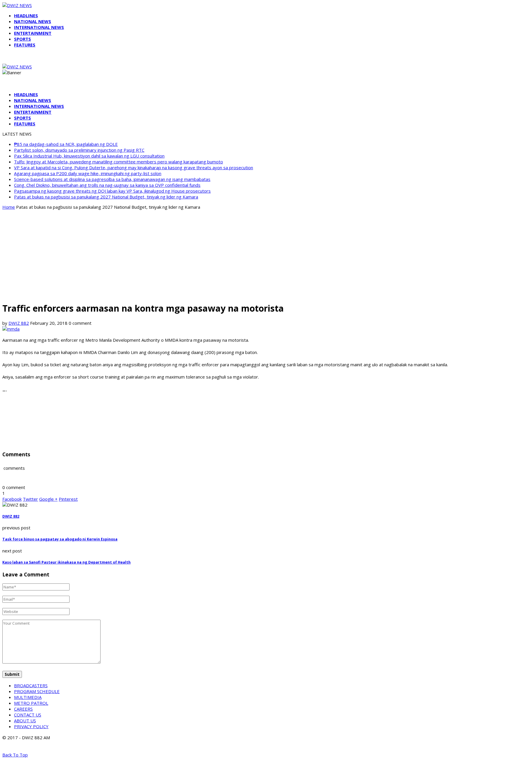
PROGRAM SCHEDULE (37, 691)
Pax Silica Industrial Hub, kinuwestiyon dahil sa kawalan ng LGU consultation (89, 156)
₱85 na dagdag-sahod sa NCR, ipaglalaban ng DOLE (66, 144)
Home (8, 207)
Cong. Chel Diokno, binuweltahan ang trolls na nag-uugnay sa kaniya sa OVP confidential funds (107, 185)
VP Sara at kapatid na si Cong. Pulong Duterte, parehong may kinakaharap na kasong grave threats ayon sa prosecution (133, 167)
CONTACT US (27, 715)
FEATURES (24, 45)
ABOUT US (25, 720)
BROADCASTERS (31, 685)
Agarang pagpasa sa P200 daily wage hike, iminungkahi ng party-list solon (87, 173)
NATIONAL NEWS (32, 21)
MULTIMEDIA (27, 697)
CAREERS (23, 709)
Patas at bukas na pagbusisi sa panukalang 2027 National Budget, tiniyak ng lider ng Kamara (106, 197)
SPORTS (22, 39)
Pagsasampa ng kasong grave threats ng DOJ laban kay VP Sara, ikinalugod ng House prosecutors (112, 191)
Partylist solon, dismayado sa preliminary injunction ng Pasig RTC (79, 150)
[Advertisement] (252, 255)
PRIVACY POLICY (31, 726)
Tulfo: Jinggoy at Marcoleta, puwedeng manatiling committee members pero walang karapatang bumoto (118, 162)
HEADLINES (26, 15)
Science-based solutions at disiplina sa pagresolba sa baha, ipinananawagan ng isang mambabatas (112, 179)
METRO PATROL (31, 703)
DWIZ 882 (18, 323)
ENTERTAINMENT (32, 33)
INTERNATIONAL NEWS (39, 27)
